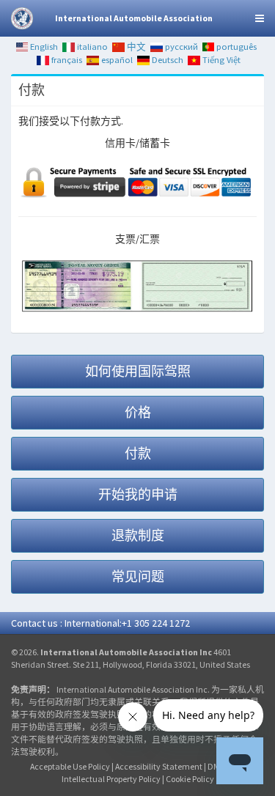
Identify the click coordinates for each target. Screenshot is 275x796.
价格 (138, 412)
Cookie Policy (190, 778)
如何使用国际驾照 (138, 371)
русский (180, 46)
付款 (138, 453)
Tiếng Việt (220, 59)
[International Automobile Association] (22, 18)
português (235, 46)
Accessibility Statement (158, 766)
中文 (135, 46)
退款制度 (137, 535)
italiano (91, 46)
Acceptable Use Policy (70, 766)
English (43, 46)
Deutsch (166, 59)
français (65, 59)
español (116, 59)
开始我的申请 (137, 494)
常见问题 (137, 576)
